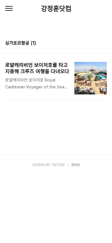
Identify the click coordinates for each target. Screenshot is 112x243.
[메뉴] (9, 8)
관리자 (75, 165)
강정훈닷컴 (56, 8)
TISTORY (58, 165)
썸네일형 (95, 43)
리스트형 (103, 43)
